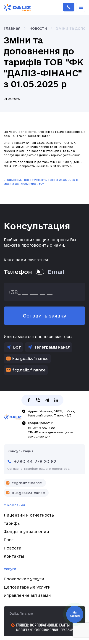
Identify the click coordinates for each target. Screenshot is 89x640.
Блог (8, 540)
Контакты (14, 556)
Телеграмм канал (52, 347)
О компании (14, 505)
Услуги (10, 569)
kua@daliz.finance (30, 358)
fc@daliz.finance (29, 370)
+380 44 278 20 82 (68, 7)
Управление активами (27, 595)
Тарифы (12, 523)
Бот (17, 347)
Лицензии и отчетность (29, 515)
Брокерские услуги (24, 579)
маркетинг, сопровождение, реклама (45, 630)
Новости (12, 548)
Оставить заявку (44, 315)
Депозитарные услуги (27, 587)
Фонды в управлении (26, 531)
